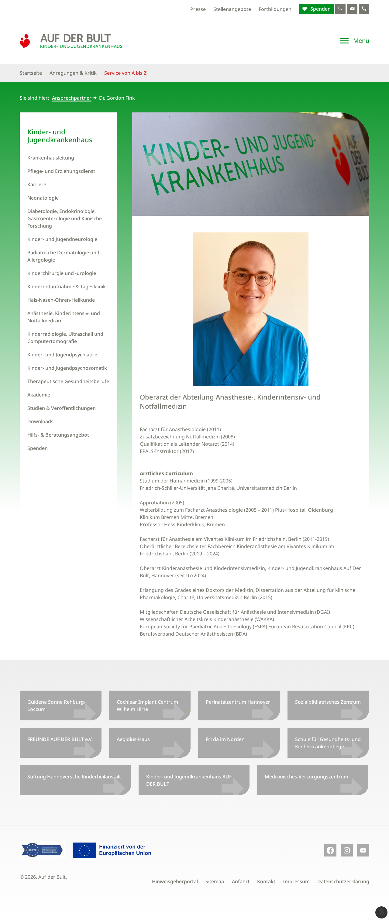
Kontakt (266, 881)
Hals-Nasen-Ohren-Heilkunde (61, 300)
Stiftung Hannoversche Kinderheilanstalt (74, 776)
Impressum (296, 881)
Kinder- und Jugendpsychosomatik (67, 368)
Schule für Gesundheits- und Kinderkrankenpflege (328, 743)
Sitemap (214, 881)
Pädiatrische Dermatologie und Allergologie (63, 256)
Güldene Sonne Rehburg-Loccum (56, 705)
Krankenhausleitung (50, 157)
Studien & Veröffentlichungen (61, 408)
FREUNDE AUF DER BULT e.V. (60, 739)
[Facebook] (330, 850)
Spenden (320, 8)
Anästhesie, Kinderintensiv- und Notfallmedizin (63, 317)
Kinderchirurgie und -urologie (61, 273)
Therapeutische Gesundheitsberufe (68, 381)
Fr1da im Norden (225, 739)
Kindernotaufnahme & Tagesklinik (66, 286)
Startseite (31, 73)
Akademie (38, 394)
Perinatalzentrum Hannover (238, 702)
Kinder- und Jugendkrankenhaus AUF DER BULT (189, 780)
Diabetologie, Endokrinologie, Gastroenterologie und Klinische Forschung (64, 218)
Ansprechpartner (71, 97)
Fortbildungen (275, 9)
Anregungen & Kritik (73, 73)
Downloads (40, 421)
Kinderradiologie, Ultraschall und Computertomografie (65, 338)
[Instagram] (347, 850)
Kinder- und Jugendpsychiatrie (62, 354)
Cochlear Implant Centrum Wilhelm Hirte (147, 705)
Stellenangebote (232, 9)
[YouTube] (363, 850)
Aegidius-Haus (133, 739)
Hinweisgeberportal (175, 881)
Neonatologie (43, 197)
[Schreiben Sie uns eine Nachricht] (352, 9)
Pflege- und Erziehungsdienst (61, 171)
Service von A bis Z (125, 73)
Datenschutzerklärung (343, 881)
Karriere (36, 184)
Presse (198, 9)
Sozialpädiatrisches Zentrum (328, 702)
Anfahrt (241, 881)
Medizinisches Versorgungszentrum (306, 776)
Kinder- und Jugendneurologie (62, 239)
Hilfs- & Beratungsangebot (58, 434)
